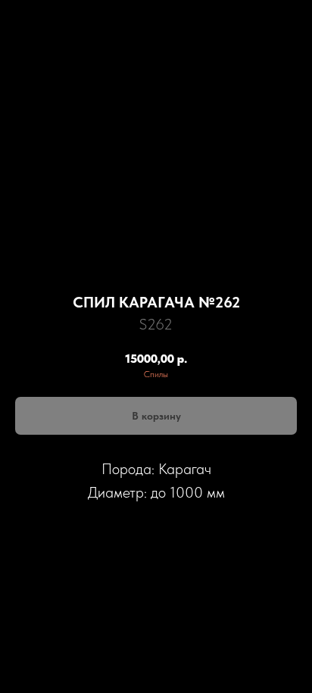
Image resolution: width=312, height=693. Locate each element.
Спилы (156, 374)
